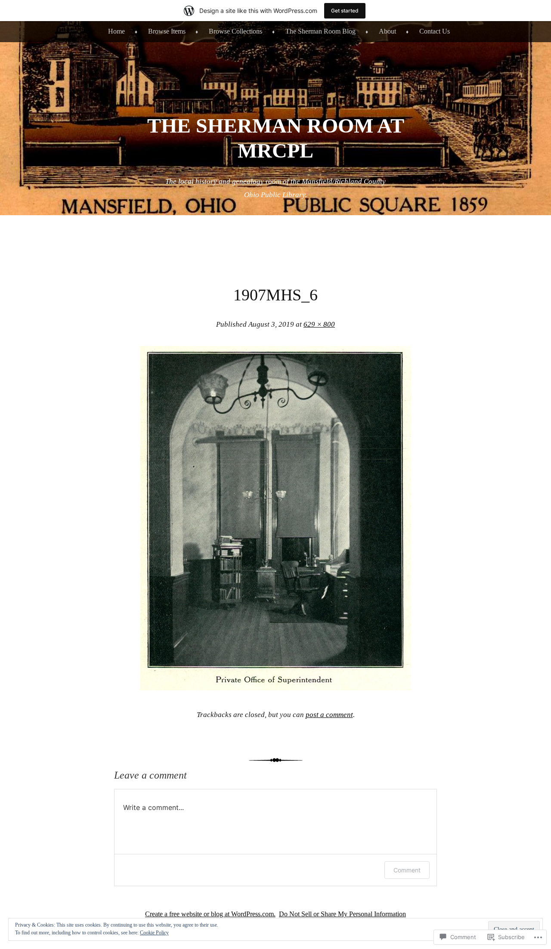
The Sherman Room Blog (320, 31)
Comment (407, 870)
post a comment (329, 715)
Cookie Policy (154, 933)
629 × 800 (319, 324)
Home (116, 31)
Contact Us (434, 31)
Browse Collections (235, 31)
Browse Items (167, 31)
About (387, 31)
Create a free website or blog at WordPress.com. (210, 914)
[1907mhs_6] (275, 687)
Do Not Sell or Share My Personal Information (342, 914)
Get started (345, 10)
